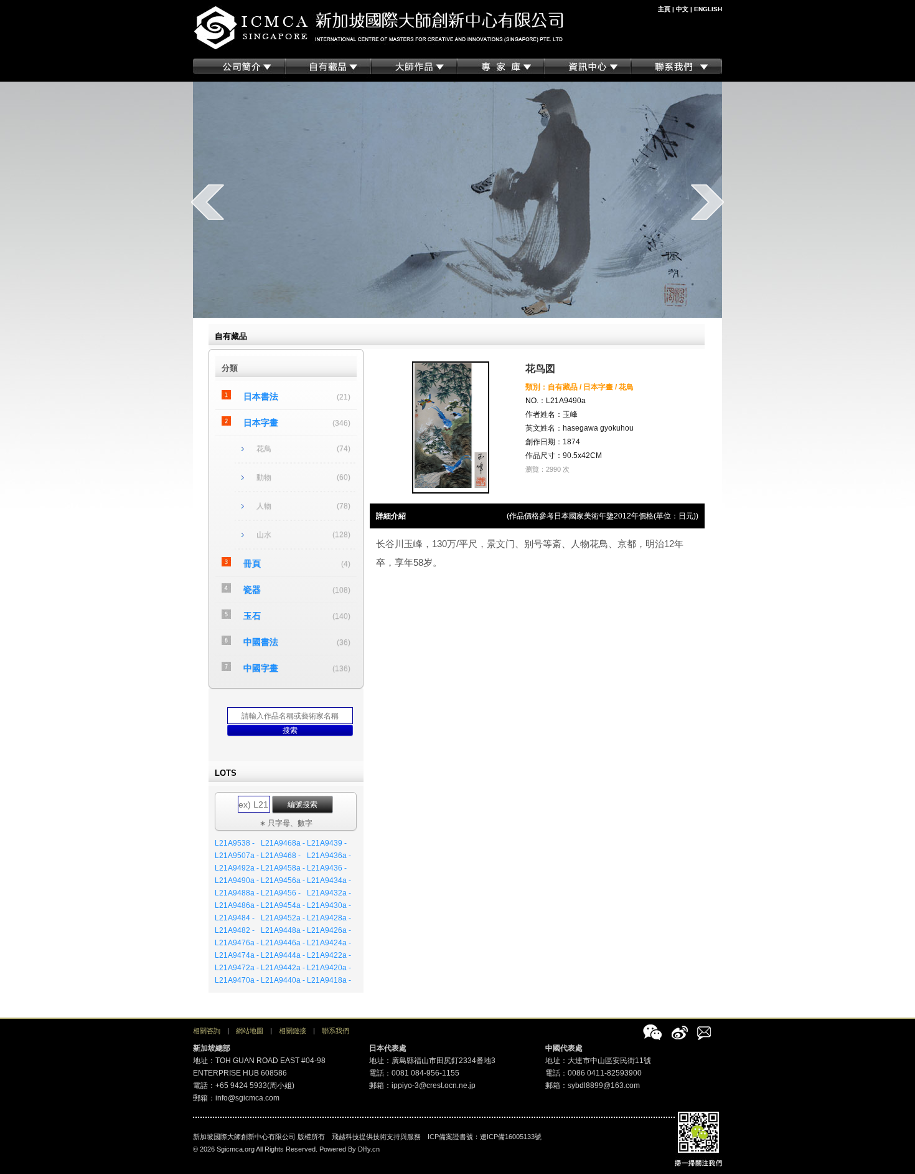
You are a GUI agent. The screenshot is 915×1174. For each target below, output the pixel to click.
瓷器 (252, 589)
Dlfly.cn (369, 1149)
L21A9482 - (235, 930)
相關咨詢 (206, 1030)
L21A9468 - (281, 855)
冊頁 (252, 563)
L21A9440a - (283, 980)
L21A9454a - (283, 905)
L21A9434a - (329, 880)
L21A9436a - (329, 855)
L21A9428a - (329, 918)
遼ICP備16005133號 (511, 1136)
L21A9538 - (235, 843)
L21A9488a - (237, 893)
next (707, 202)
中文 (682, 9)
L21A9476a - (237, 942)
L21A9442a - (283, 967)
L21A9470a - (237, 980)
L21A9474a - (237, 955)
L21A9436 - (327, 868)
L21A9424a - (329, 942)
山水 (263, 534)
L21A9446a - (283, 942)
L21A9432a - (329, 893)
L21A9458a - (283, 868)
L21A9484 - (235, 918)
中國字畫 (260, 668)
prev (207, 202)
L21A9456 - (281, 893)
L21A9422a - (329, 955)
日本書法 (260, 396)
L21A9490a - (237, 880)
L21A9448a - (283, 930)
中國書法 (260, 642)
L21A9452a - (283, 918)
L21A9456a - (283, 880)
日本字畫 (260, 422)
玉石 (252, 616)
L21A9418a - (329, 980)
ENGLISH (708, 9)
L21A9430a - (329, 905)
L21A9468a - (283, 843)
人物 (263, 506)
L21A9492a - (237, 868)
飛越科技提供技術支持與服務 (376, 1136)
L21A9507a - (237, 855)
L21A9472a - (237, 967)
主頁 (664, 9)
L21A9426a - (329, 930)
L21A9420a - (329, 967)
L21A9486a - (237, 905)
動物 (263, 477)
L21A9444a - (283, 955)
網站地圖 (249, 1030)
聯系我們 (335, 1030)
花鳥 (263, 448)
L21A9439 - (327, 843)
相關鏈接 (292, 1030)
